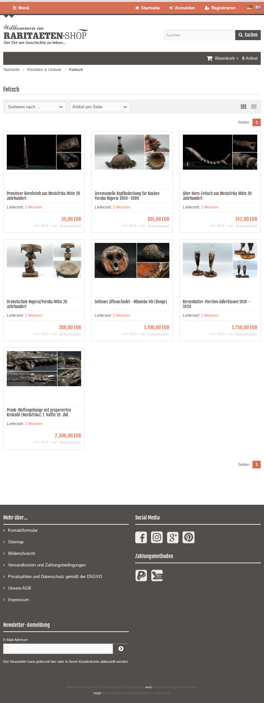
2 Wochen (33, 207)
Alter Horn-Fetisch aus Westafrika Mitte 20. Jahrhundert (218, 196)
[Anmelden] (120, 649)
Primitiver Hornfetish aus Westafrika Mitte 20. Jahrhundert (44, 196)
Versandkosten (70, 225)
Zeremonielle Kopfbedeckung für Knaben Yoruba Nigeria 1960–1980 (127, 196)
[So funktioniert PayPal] (141, 578)
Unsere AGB (19, 588)
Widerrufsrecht (21, 553)
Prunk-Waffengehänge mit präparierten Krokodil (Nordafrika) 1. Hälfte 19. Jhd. (39, 412)
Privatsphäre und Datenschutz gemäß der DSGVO (55, 576)
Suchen (248, 35)
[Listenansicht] (254, 107)
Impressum (18, 599)
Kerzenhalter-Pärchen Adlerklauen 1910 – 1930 (217, 304)
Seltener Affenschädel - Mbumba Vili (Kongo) (131, 301)
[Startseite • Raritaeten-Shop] (46, 29)
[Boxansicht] (243, 107)
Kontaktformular (23, 530)
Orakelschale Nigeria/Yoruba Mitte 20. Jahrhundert (37, 304)
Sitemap (16, 541)
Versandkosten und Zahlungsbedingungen (47, 565)
